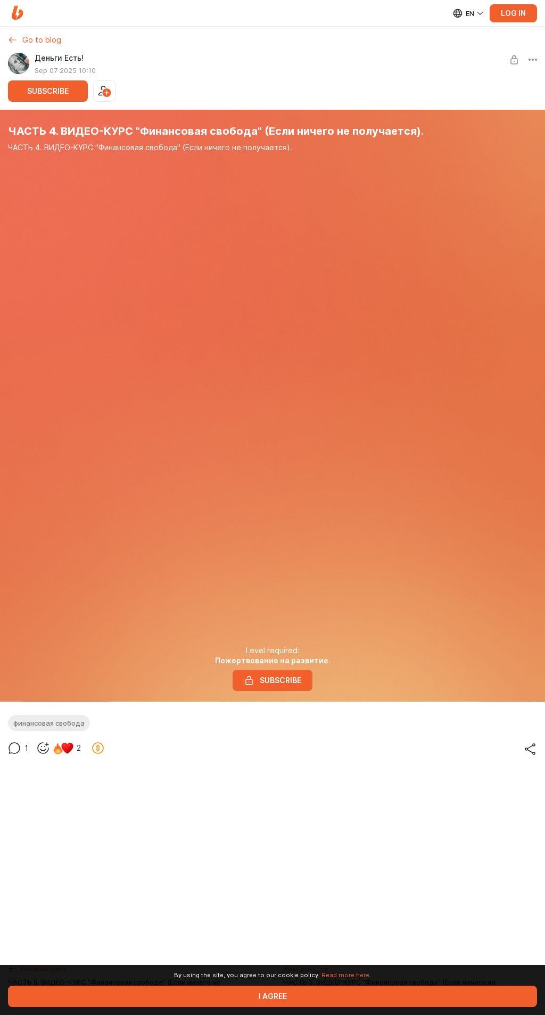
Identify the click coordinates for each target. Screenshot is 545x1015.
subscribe (48, 91)
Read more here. (346, 975)
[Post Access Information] (514, 59)
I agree (273, 996)
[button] (17, 13)
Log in (513, 13)
